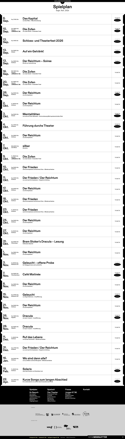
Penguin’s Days (69, 395)
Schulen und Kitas (70, 398)
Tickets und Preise (35, 397)
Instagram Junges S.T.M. (53, 437)
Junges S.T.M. (71, 392)
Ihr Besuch (34, 392)
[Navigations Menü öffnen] (62, 3)
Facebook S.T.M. (43, 437)
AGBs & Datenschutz (70, 437)
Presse (68, 389)
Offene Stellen (51, 401)
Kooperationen (51, 397)
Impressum (62, 437)
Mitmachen (68, 397)
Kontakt (86, 389)
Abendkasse (33, 395)
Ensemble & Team (52, 394)
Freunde (49, 395)
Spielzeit (51, 389)
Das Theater (52, 392)
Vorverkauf (33, 394)
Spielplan (33, 389)
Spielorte (32, 399)
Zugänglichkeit (34, 401)
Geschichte (50, 399)
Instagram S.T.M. (34, 437)
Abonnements (33, 398)
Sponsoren (50, 398)
